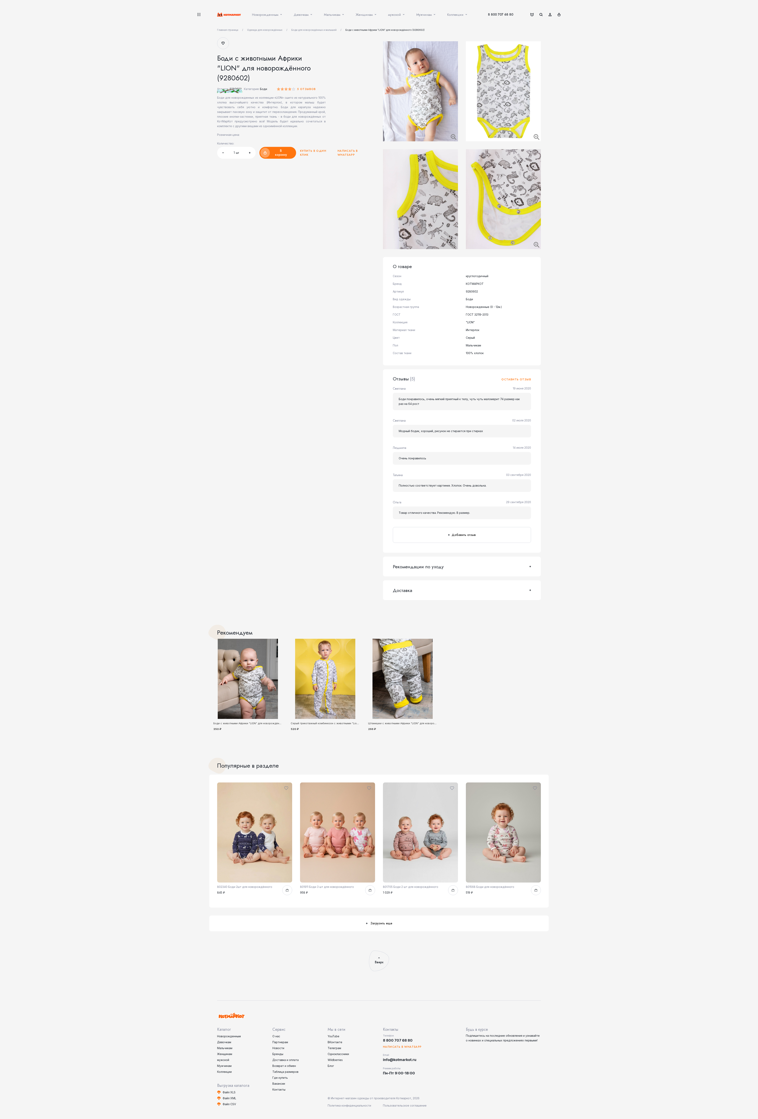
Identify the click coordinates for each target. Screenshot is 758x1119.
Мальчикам (224, 1048)
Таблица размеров (285, 1071)
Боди (263, 89)
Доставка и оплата (285, 1060)
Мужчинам (224, 1065)
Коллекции (224, 1071)
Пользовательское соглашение (405, 1105)
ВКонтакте (335, 1042)
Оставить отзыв (516, 379)
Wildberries (335, 1060)
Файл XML (229, 1098)
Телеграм (334, 1048)
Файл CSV (229, 1104)
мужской (223, 1060)
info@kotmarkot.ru (399, 1060)
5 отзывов (306, 89)
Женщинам (224, 1054)
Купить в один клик (313, 153)
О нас (276, 1036)
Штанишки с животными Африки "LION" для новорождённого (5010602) (414, 723)
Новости (278, 1048)
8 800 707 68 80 (500, 14)
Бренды (277, 1054)
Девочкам (224, 1042)
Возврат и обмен (284, 1065)
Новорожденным (229, 1036)
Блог (331, 1065)
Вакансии (278, 1083)
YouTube (333, 1036)
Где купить (280, 1077)
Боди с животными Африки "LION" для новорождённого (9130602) (255, 723)
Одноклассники (338, 1054)
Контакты (278, 1089)
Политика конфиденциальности (349, 1105)
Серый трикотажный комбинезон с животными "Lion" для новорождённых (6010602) (345, 723)
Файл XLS (229, 1092)
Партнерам (280, 1042)
